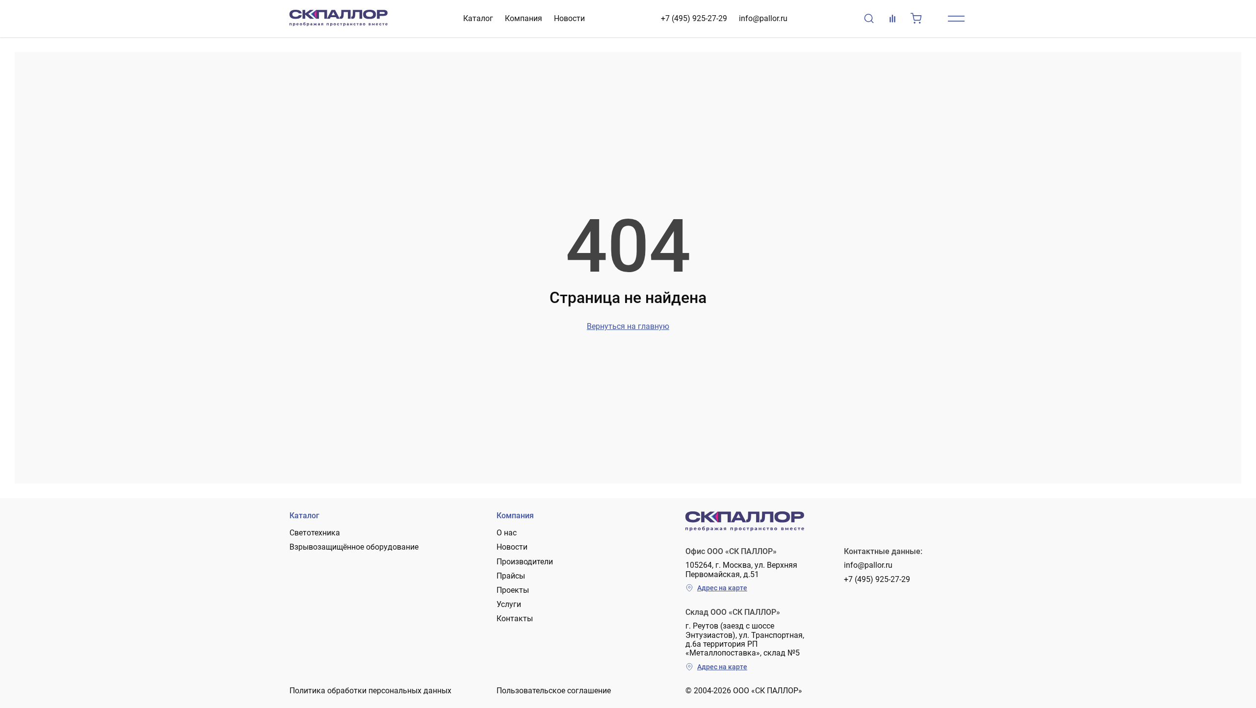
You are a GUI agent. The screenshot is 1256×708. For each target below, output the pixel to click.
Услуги (509, 604)
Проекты (513, 590)
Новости (569, 18)
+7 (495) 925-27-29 (694, 18)
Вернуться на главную (628, 326)
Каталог (478, 18)
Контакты (515, 618)
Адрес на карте (722, 588)
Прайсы (511, 576)
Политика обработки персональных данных (370, 690)
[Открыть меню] (956, 19)
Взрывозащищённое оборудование (354, 547)
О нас (507, 532)
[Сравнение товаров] (892, 19)
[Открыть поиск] (869, 19)
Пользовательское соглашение (554, 690)
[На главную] (338, 18)
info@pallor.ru (763, 18)
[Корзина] (916, 19)
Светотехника (314, 532)
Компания (523, 18)
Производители (525, 561)
